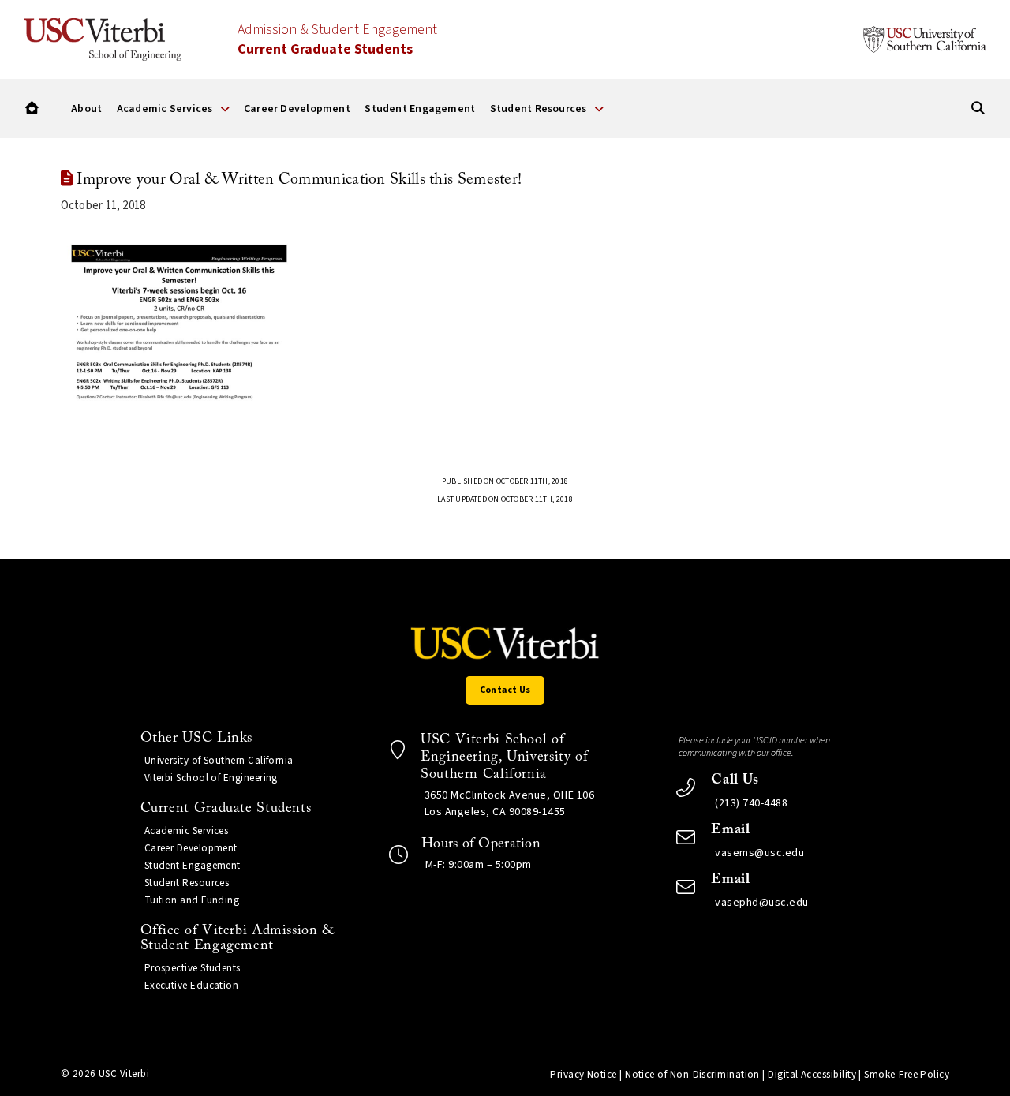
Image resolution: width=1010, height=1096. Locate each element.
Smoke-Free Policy (906, 1075)
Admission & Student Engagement (337, 39)
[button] (32, 108)
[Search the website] (978, 108)
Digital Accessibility (812, 1075)
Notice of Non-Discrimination (692, 1075)
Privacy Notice (583, 1075)
